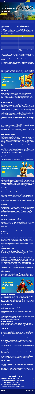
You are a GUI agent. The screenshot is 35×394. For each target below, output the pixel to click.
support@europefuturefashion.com (29, 390)
